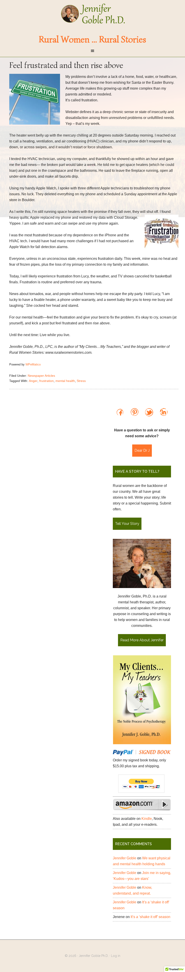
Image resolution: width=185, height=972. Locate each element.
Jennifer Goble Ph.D (92, 13)
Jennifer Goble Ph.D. (94, 956)
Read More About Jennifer (142, 640)
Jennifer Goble (124, 858)
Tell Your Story (127, 523)
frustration (46, 381)
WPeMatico (33, 364)
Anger (33, 381)
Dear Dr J (142, 450)
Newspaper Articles (41, 375)
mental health (65, 381)
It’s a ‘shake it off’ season (150, 917)
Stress (81, 381)
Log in (115, 956)
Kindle (146, 819)
